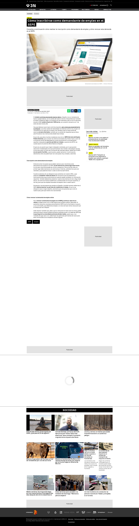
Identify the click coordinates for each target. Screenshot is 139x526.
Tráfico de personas (48, 1)
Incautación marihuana (68, 1)
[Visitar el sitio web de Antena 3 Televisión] (49, 512)
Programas (74, 9)
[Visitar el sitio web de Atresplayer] (102, 512)
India (90, 135)
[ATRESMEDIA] (31, 512)
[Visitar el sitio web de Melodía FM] (94, 512)
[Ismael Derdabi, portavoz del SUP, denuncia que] (69, 423)
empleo (36, 222)
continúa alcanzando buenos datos (50, 117)
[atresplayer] (104, 5)
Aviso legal (70, 519)
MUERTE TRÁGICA (93, 144)
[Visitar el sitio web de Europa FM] (89, 512)
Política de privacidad (79, 519)
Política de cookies (90, 519)
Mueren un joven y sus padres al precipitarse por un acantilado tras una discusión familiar (98, 139)
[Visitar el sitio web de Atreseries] (77, 512)
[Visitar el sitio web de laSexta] (55, 512)
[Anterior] (27, 1)
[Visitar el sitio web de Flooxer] (110, 512)
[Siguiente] (111, 1)
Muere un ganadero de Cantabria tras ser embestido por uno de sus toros (99, 148)
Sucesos (36, 13)
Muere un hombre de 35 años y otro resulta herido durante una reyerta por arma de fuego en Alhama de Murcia (67, 461)
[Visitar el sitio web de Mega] (72, 512)
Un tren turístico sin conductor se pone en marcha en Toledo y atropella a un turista (97, 493)
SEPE (29, 222)
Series (96, 9)
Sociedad (69, 410)
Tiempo (64, 9)
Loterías (53, 9)
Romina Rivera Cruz (99, 1)
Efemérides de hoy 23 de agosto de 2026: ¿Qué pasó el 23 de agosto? (38, 432)
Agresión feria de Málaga (110, 1)
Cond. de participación (101, 519)
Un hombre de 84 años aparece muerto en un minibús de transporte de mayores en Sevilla (104, 454)
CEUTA (90, 153)
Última (94, 5)
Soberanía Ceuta (33, 1)
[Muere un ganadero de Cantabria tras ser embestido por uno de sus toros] (40, 450)
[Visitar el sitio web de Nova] (66, 512)
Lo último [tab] (103, 131)
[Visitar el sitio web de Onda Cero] (83, 512)
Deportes (42, 9)
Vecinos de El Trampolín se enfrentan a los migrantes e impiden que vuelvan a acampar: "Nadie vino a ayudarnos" (98, 157)
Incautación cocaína (79, 1)
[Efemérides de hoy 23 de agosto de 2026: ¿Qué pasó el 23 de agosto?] (40, 423)
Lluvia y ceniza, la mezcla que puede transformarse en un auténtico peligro (97, 433)
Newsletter (107, 9)
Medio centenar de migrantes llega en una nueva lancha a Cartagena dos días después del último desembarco (39, 493)
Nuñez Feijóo (40, 1)
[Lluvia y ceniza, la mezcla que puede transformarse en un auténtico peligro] (98, 423)
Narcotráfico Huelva (58, 1)
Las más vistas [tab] (91, 131)
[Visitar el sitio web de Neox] (61, 512)
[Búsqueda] (111, 5)
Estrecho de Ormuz (89, 1)
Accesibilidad (71, 522)
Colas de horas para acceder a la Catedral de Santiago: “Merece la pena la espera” (67, 493)
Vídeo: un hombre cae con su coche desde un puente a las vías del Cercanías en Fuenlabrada (89, 454)
